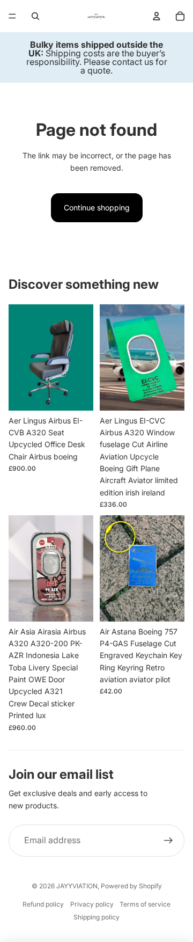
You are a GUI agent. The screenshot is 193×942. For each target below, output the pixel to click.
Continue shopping (97, 207)
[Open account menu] (156, 16)
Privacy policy (92, 904)
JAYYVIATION (77, 886)
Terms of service (145, 904)
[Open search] (35, 16)
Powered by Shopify (131, 886)
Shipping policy (96, 917)
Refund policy (43, 904)
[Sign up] (168, 840)
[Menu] (12, 16)
